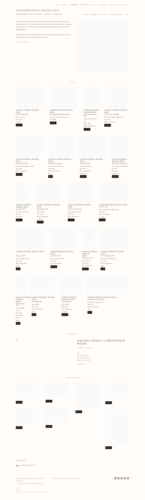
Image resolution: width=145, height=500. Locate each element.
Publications (103, 4)
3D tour (94, 4)
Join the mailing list (121, 478)
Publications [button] (102, 14)
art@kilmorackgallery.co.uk (36, 483)
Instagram (118, 478)
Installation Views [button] (116, 14)
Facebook (115, 478)
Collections (84, 4)
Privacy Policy (18, 489)
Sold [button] (50, 176)
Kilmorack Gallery (25, 4)
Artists (57, 4)
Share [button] (127, 14)
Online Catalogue (22, 42)
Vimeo (128, 478)
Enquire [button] (19, 125)
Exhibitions (74, 4)
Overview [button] (86, 14)
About (126, 4)
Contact (119, 4)
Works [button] (94, 14)
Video (112, 4)
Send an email (125, 478)
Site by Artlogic (42, 491)
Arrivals (65, 4)
